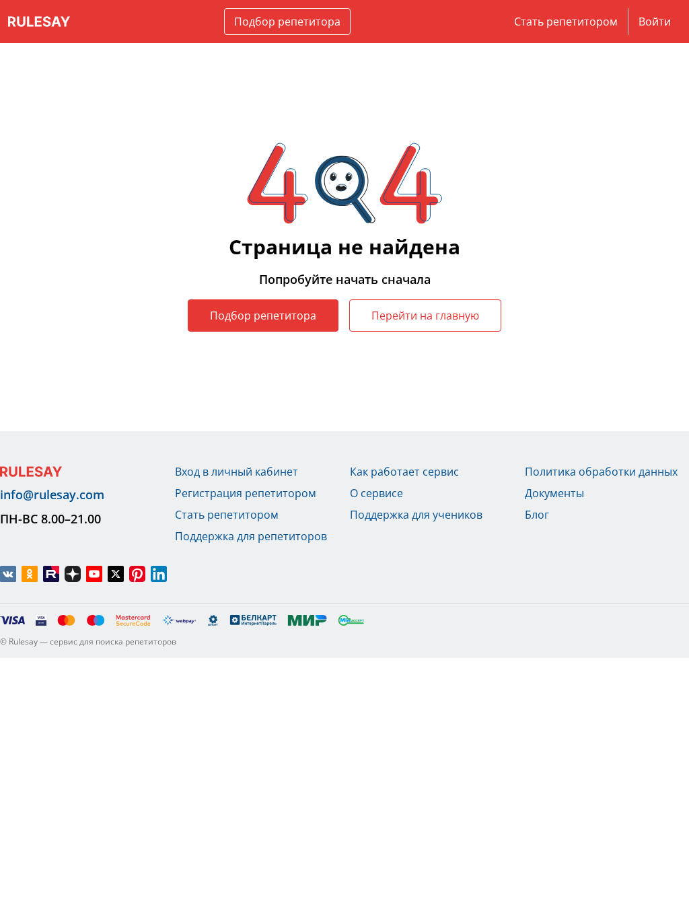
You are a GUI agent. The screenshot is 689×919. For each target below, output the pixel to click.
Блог (537, 514)
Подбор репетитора (287, 21)
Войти (655, 21)
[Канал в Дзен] (73, 574)
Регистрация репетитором (245, 493)
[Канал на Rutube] (51, 574)
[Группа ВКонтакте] (8, 574)
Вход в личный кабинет (236, 471)
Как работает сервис (404, 471)
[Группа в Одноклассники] (30, 574)
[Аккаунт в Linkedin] (159, 574)
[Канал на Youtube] (94, 574)
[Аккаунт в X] (116, 574)
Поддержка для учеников (416, 514)
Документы (554, 493)
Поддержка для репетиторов (251, 536)
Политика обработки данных (601, 471)
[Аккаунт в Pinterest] (137, 574)
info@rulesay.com (52, 494)
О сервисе (376, 493)
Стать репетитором (566, 21)
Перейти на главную (425, 315)
